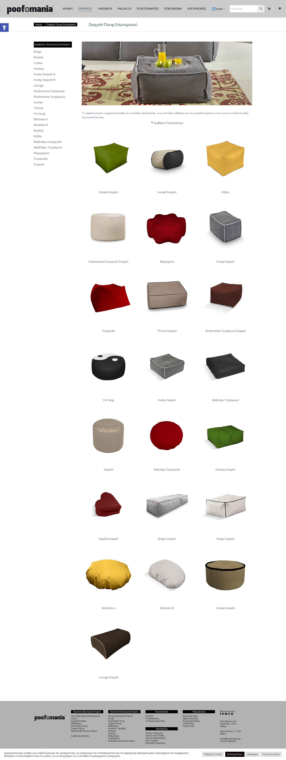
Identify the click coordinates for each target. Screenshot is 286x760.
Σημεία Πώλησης (190, 718)
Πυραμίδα (41, 158)
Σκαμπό (39, 164)
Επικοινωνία (188, 726)
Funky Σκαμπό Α (44, 74)
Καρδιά (39, 130)
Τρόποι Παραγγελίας (155, 738)
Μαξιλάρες (76, 723)
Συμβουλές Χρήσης (80, 735)
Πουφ (111, 718)
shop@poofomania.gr (230, 738)
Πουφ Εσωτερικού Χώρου (120, 716)
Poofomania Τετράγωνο (49, 96)
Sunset (38, 102)
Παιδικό (112, 731)
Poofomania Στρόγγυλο (49, 91)
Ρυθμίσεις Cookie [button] (213, 754)
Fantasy (39, 68)
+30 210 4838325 (228, 741)
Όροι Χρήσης (151, 740)
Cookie (38, 63)
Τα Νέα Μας (188, 723)
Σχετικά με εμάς (190, 716)
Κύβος (38, 136)
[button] (4, 27)
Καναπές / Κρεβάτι (117, 728)
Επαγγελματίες (152, 718)
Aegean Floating (78, 721)
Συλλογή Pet (114, 738)
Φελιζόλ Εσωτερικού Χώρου (121, 740)
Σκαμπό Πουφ (77, 728)
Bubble (38, 57)
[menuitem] (68, 9)
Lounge (39, 85)
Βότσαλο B (41, 125)
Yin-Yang (39, 113)
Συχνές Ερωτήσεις (191, 721)
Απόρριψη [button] (252, 754)
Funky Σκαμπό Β (44, 80)
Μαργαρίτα (41, 153)
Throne (38, 108)
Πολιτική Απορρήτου (155, 743)
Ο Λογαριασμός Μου (155, 721)
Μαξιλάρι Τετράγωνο (48, 147)
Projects (149, 716)
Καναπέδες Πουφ (79, 726)
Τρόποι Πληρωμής (154, 733)
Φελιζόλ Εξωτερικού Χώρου (84, 731)
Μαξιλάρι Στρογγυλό (48, 141)
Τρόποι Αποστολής (154, 735)
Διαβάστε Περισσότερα (168, 123)
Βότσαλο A (41, 119)
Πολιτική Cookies (271, 754)
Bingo (37, 51)
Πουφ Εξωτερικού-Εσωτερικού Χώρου (85, 717)
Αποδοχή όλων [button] (234, 754)
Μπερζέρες (113, 735)
